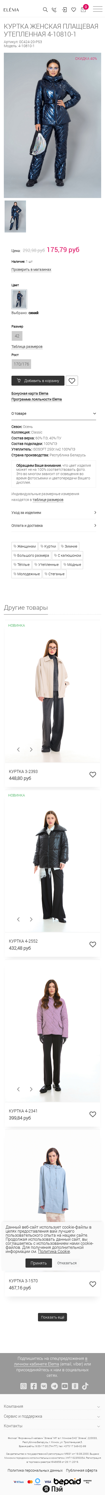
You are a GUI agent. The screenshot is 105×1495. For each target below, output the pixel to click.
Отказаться (67, 1262)
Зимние (70, 546)
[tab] (53, 413)
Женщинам (26, 546)
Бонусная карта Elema (29, 393)
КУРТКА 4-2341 (23, 1110)
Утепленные (48, 564)
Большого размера (33, 555)
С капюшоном (69, 555)
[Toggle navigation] (97, 9)
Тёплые (23, 564)
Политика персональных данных (35, 1470)
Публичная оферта (81, 1470)
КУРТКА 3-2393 (23, 771)
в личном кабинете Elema (50, 1361)
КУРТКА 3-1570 (23, 1280)
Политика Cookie (54, 1251)
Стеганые (56, 573)
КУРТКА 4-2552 (23, 941)
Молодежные (28, 573)
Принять (39, 1263)
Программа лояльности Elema (36, 399)
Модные (74, 564)
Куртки (50, 546)
